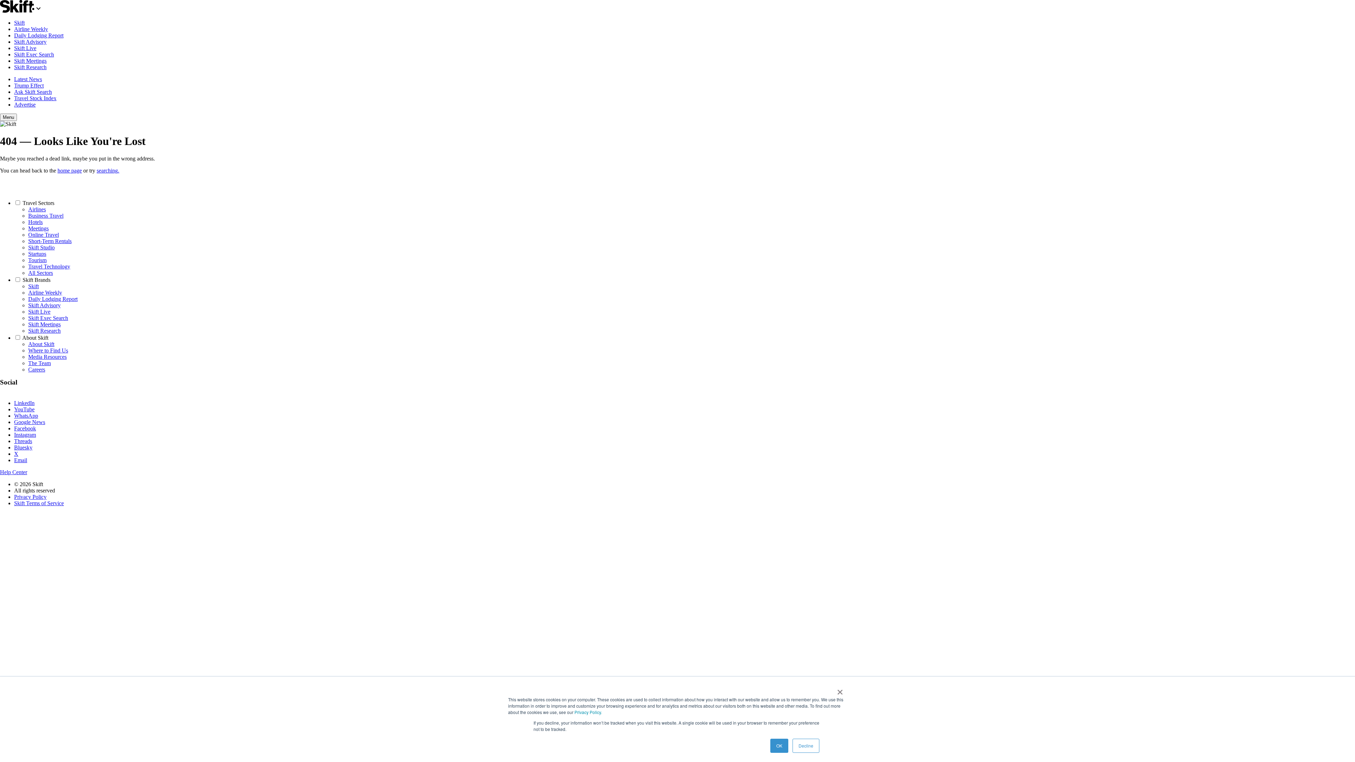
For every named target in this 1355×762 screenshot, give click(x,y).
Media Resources (47, 357)
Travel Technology (49, 267)
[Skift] (21, 11)
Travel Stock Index (35, 98)
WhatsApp (26, 416)
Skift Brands (36, 280)
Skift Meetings (30, 61)
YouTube (24, 409)
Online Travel (43, 235)
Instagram (25, 435)
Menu (8, 117)
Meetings (38, 228)
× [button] (840, 690)
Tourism (37, 260)
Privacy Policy (30, 497)
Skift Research (30, 67)
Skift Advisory (30, 42)
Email (20, 460)
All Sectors (40, 273)
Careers (36, 370)
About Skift (35, 338)
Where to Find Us (48, 350)
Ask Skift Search (33, 92)
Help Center (13, 472)
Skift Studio (41, 247)
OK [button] (779, 746)
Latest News (28, 79)
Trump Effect (29, 86)
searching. (108, 171)
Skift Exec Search (34, 55)
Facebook (25, 428)
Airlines (37, 209)
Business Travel (46, 216)
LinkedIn (24, 403)
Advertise (25, 105)
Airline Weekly (31, 29)
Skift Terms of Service (39, 503)
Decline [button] (806, 746)
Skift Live (25, 48)
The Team (39, 363)
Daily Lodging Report (39, 35)
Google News (29, 422)
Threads (23, 441)
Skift (19, 23)
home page (70, 171)
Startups (37, 254)
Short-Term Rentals (50, 241)
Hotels (35, 222)
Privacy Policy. (588, 712)
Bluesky (23, 447)
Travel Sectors (38, 203)
